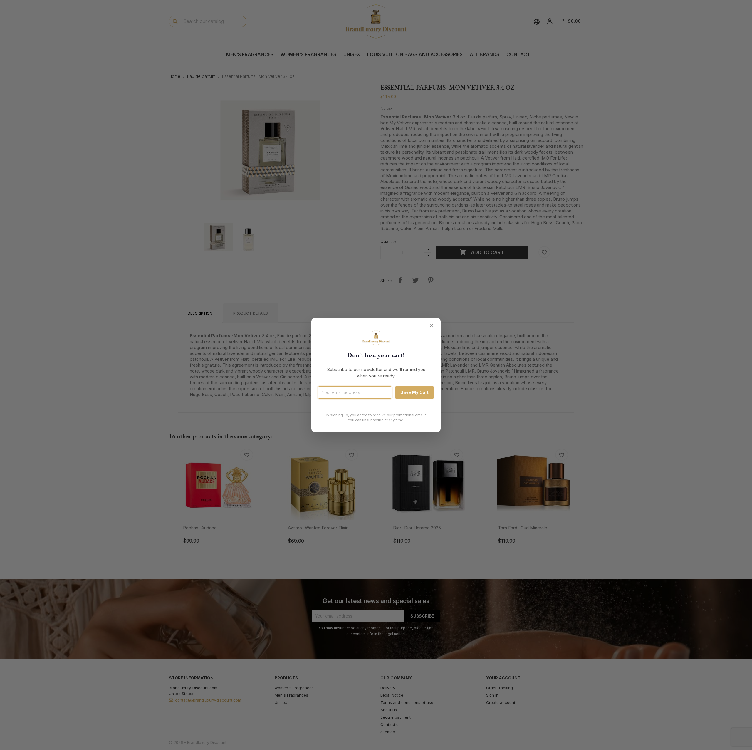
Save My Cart (414, 392)
